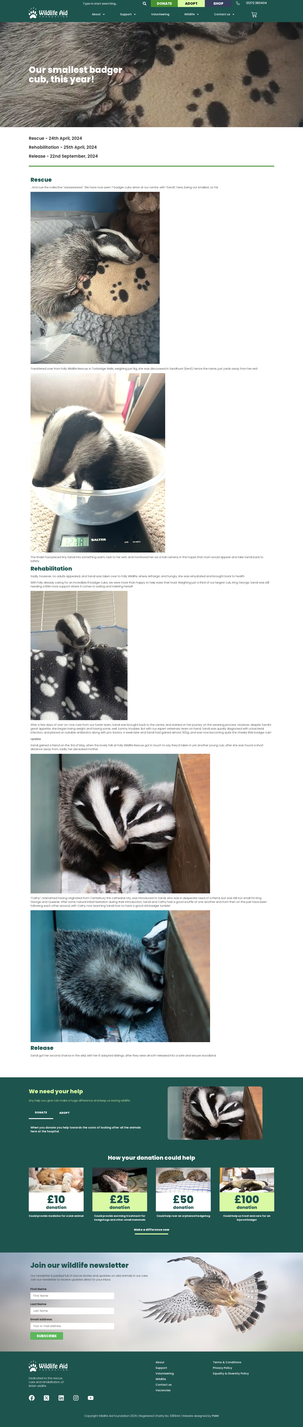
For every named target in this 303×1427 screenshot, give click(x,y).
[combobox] (110, 3)
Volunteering (160, 14)
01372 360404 (256, 3)
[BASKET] (254, 15)
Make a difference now (151, 1230)
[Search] (144, 3)
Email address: (41, 1319)
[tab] (41, 1113)
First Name (38, 1289)
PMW (215, 1416)
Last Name (38, 1304)
